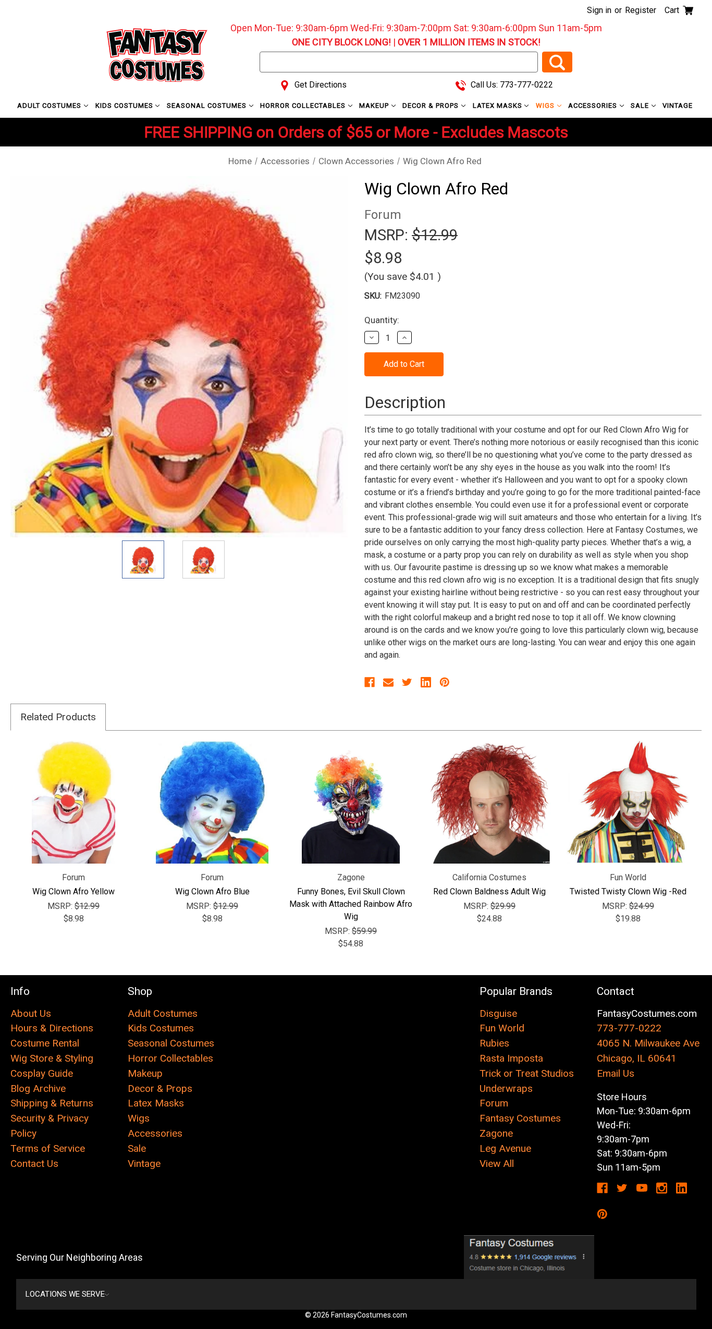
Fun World (502, 1028)
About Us (30, 1013)
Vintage (677, 105)
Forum (494, 1103)
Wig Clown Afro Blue (212, 891)
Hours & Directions (51, 1028)
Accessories (593, 105)
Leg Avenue (505, 1148)
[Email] (388, 682)
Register (640, 10)
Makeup (375, 105)
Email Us (615, 1073)
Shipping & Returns (51, 1103)
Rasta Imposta (511, 1058)
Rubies (494, 1043)
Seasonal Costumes (208, 105)
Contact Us (34, 1164)
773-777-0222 (629, 1028)
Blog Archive (38, 1088)
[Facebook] (369, 682)
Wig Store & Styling (51, 1058)
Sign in (599, 10)
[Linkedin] (426, 682)
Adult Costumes (50, 105)
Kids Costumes (125, 105)
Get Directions (319, 85)
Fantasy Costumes (520, 1118)
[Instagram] (661, 1188)
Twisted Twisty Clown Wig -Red (628, 891)
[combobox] (399, 62)
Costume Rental (44, 1043)
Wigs (546, 105)
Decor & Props (431, 105)
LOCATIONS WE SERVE (65, 1294)
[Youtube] (641, 1188)
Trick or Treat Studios (527, 1073)
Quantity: (381, 320)
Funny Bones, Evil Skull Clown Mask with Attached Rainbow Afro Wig (350, 904)
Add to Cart (73, 802)
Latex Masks (498, 105)
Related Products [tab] (58, 717)
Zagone (496, 1133)
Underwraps (506, 1088)
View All (497, 1164)
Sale (641, 105)
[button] (529, 1257)
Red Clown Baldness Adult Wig (489, 891)
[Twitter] (407, 682)
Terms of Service (47, 1148)
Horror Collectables (304, 105)
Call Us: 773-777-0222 (511, 85)
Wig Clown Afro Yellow (73, 891)
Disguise (498, 1013)
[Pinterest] (444, 682)
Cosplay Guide (41, 1073)
